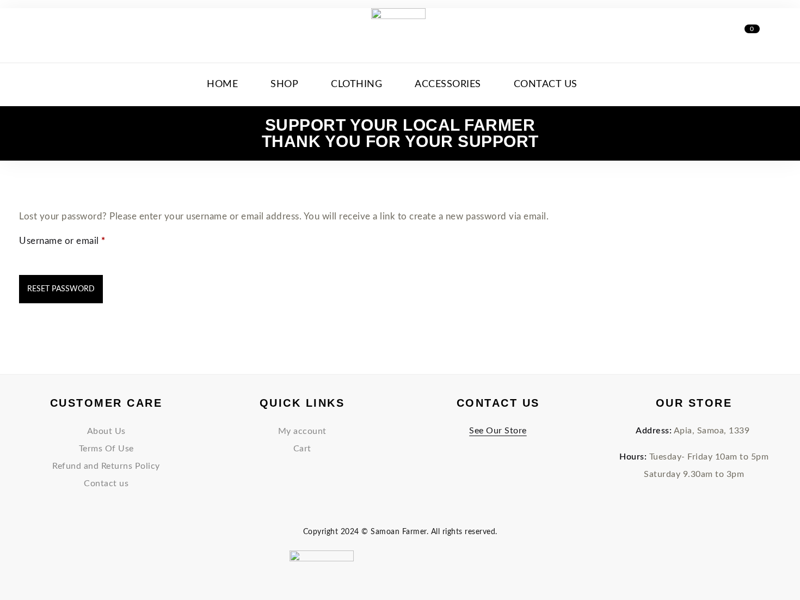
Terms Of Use (106, 448)
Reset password (61, 289)
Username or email (81, 240)
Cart (302, 448)
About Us (106, 431)
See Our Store (498, 430)
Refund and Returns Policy (106, 466)
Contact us (106, 483)
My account (302, 431)
